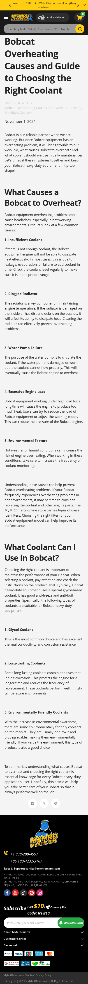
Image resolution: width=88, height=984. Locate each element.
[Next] (78, 5)
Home (9, 103)
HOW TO (23, 103)
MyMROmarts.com (14, 975)
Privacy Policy (43, 975)
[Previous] (10, 5)
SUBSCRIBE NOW (73, 923)
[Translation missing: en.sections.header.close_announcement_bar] (84, 5)
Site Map (30, 975)
